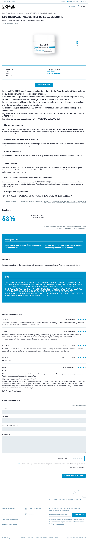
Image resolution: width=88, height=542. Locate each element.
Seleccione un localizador (78, 537)
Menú (83, 6)
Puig (56, 537)
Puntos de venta (73, 1)
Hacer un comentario (54, 74)
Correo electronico (9, 426)
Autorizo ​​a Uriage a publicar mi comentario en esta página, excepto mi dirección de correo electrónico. (53, 463)
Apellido (5, 408)
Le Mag (63, 1)
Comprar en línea (44, 85)
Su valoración (63, 458)
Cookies (51, 537)
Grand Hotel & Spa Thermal (10, 519)
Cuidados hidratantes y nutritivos (20, 13)
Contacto (83, 1)
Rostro (8, 13)
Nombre (5, 417)
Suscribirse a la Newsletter (77, 467)
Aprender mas (80, 463)
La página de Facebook (34, 508)
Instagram (31, 514)
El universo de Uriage (8, 1)
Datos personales (41, 537)
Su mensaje (6, 434)
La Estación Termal (7, 514)
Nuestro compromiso (8, 508)
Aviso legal (30, 537)
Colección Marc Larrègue (9, 524)
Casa (3, 13)
